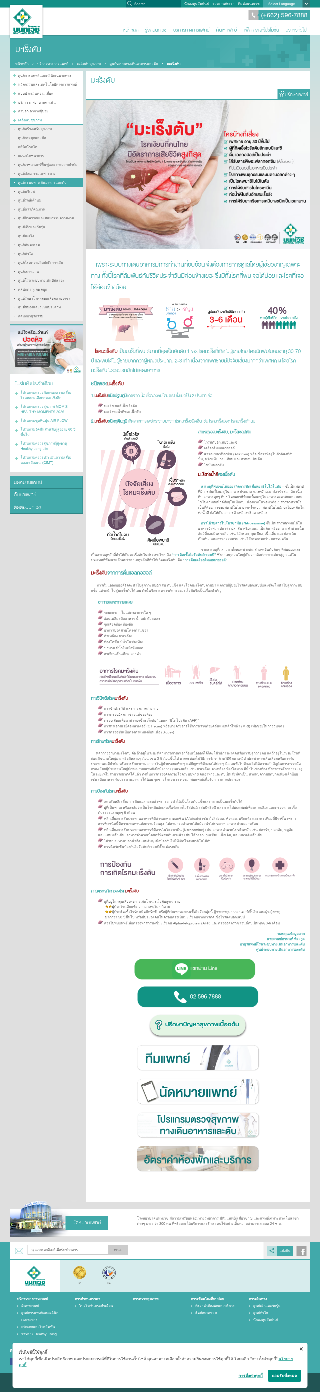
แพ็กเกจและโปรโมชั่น (261, 30)
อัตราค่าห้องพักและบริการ (215, 1306)
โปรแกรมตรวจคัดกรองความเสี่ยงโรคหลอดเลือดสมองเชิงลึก (46, 395)
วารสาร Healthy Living (39, 1334)
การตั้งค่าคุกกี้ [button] (250, 1375)
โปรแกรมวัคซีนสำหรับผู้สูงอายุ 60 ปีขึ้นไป (48, 432)
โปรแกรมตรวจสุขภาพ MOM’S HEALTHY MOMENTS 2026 (44, 409)
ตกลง (118, 1250)
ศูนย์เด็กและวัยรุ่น (266, 1306)
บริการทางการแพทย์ (191, 30)
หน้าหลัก (130, 30)
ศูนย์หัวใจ (260, 1313)
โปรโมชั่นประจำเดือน (96, 1306)
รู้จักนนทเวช (155, 30)
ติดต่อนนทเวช (249, 4)
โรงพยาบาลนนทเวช (26, 22)
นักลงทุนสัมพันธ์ (196, 4)
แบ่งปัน (285, 1251)
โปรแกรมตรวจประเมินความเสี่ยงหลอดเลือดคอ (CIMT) (46, 460)
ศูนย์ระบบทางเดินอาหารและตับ (134, 64)
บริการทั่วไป (296, 30)
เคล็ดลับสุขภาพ (89, 64)
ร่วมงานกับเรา (223, 4)
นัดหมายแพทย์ (28, 482)
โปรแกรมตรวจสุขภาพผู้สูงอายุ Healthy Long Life (43, 446)
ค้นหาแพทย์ (226, 30)
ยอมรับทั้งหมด (284, 1375)
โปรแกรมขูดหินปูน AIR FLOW (44, 421)
